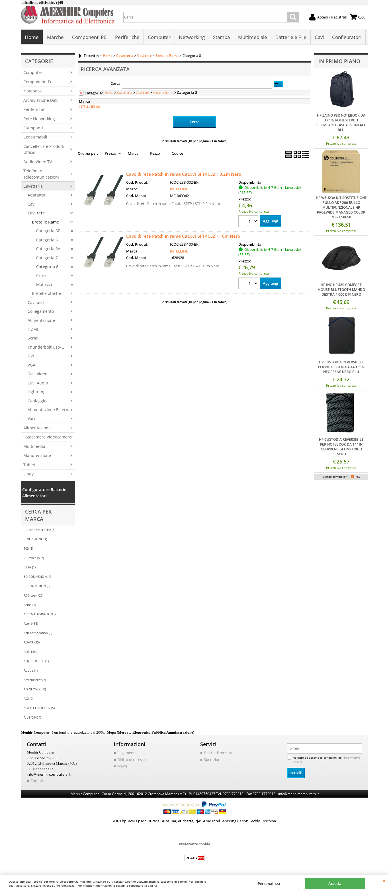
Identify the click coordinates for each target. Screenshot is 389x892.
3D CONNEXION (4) (37, 576)
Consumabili (35, 137)
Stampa (221, 37)
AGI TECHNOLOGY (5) (39, 708)
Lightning (37, 391)
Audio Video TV (37, 161)
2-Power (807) (34, 558)
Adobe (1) (31, 670)
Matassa (44, 284)
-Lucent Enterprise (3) (39, 529)
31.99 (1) (30, 567)
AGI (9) (28, 698)
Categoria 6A (48, 248)
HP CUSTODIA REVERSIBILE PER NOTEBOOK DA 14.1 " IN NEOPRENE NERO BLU (341, 367)
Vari (31, 418)
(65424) (32, 717)
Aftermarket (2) (35, 680)
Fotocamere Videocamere (47, 437)
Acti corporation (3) (38, 633)
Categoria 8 (47, 266)
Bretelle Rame (45, 222)
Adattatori (37, 195)
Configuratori (346, 37)
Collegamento (41, 311)
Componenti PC (89, 37)
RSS (357, 477)
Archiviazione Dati (40, 100)
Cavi (319, 37)
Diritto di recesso (131, 759)
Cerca (115, 83)
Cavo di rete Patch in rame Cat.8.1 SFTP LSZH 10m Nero (183, 236)
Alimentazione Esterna (49, 409)
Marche (55, 37)
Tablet (29, 464)
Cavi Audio (38, 383)
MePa (122, 766)
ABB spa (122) (33, 595)
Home (32, 37)
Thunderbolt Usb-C (46, 347)
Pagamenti (126, 752)
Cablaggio (37, 400)
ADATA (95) (32, 642)
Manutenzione (37, 455)
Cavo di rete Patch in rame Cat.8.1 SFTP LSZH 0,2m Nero (183, 174)
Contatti (37, 780)
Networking (192, 37)
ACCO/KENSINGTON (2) (40, 614)
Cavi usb (36, 302)
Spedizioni (212, 759)
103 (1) (28, 548)
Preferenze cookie (194, 844)
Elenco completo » (335, 477)
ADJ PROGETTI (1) (36, 661)
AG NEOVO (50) (35, 689)
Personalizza (269, 883)
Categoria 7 (47, 257)
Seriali (34, 338)
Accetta (334, 883)
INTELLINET (180, 188)
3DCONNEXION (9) (37, 586)
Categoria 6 (47, 240)
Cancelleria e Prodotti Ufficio (43, 149)
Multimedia (34, 446)
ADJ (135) (30, 651)
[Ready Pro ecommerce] (194, 858)
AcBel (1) (30, 605)
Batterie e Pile (290, 37)
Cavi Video (37, 373)
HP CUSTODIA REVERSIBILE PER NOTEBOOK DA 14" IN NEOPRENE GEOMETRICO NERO (341, 446)
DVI (31, 356)
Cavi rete (36, 213)
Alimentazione (41, 320)
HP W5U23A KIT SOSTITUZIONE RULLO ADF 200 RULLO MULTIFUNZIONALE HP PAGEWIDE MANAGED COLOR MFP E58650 (341, 207)
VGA (31, 365)
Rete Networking (39, 118)
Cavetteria (33, 186)
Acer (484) (31, 623)
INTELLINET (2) (89, 106)
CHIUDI (384, 880)
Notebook (32, 91)
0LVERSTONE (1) (35, 539)
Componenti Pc (37, 81)
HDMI (33, 329)
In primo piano (339, 61)
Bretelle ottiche (46, 293)
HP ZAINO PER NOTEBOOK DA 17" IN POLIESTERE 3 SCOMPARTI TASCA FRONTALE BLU (341, 122)
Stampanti (33, 128)
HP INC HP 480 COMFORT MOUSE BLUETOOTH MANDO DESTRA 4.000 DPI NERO (341, 289)
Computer (159, 37)
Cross (41, 275)
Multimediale (252, 37)
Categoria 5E (48, 230)
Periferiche (127, 37)
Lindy (28, 474)
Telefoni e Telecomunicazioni (41, 173)
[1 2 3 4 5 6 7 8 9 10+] (249, 222)
